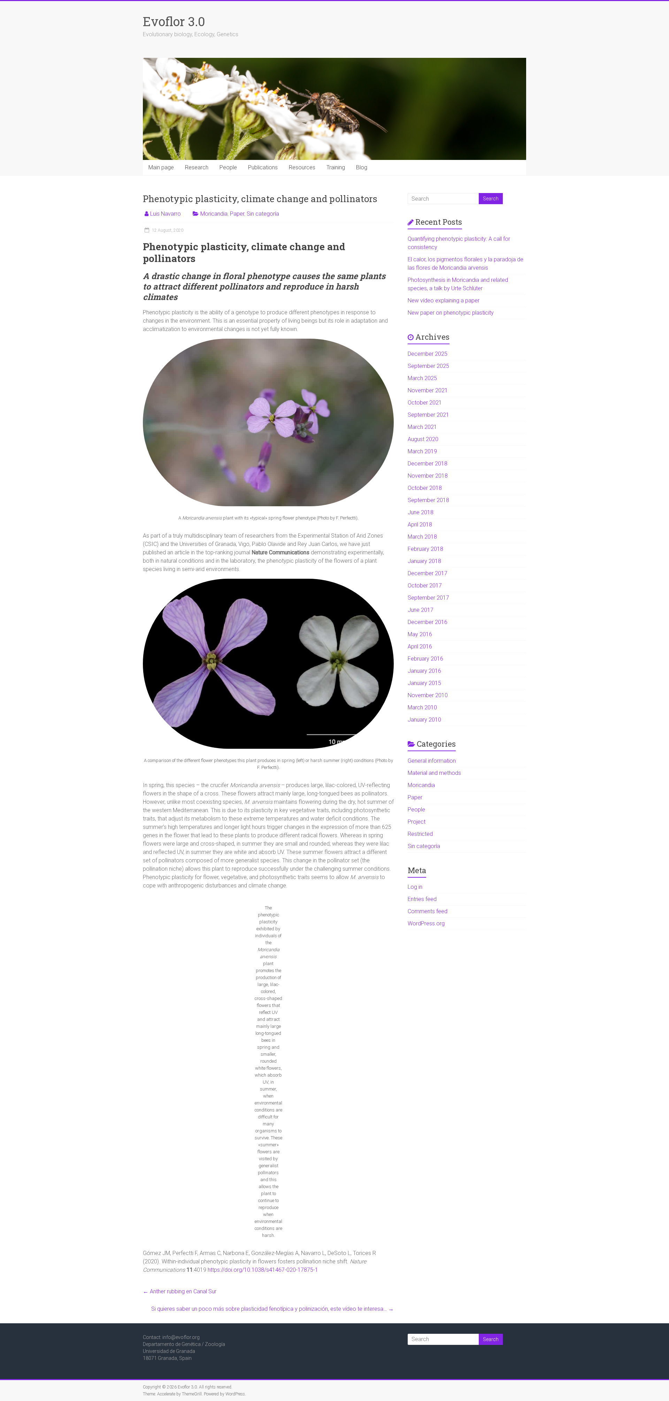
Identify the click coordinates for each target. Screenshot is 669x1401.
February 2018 (425, 549)
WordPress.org (426, 923)
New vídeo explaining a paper (443, 300)
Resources (302, 167)
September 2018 (428, 500)
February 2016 (425, 658)
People (228, 167)
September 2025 (428, 366)
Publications (263, 167)
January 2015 (424, 683)
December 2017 (427, 573)
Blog (361, 167)
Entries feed (422, 899)
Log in (415, 887)
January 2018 (424, 561)
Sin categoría (263, 213)
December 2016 (427, 622)
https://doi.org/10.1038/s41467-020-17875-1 (263, 1270)
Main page (161, 167)
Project (416, 821)
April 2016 (420, 646)
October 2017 (425, 585)
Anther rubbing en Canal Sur (179, 1291)
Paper (237, 213)
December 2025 (427, 354)
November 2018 (428, 475)
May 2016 (420, 634)
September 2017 (428, 597)
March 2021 (422, 427)
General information (432, 760)
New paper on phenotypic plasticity (451, 312)
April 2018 (420, 524)
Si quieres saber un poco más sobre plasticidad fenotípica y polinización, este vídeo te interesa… (272, 1309)
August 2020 (423, 439)
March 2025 (422, 378)
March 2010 (422, 707)
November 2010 (428, 695)
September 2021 (428, 414)
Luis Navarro (165, 213)
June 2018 (420, 512)
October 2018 (425, 488)
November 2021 (428, 390)
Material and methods (434, 773)
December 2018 (427, 463)
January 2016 (424, 671)
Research (196, 167)
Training (335, 167)
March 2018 (422, 536)
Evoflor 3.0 (174, 21)
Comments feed (427, 911)
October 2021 (425, 402)
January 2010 (424, 719)
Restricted (420, 834)
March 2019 (422, 451)
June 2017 (420, 610)
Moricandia (214, 213)
